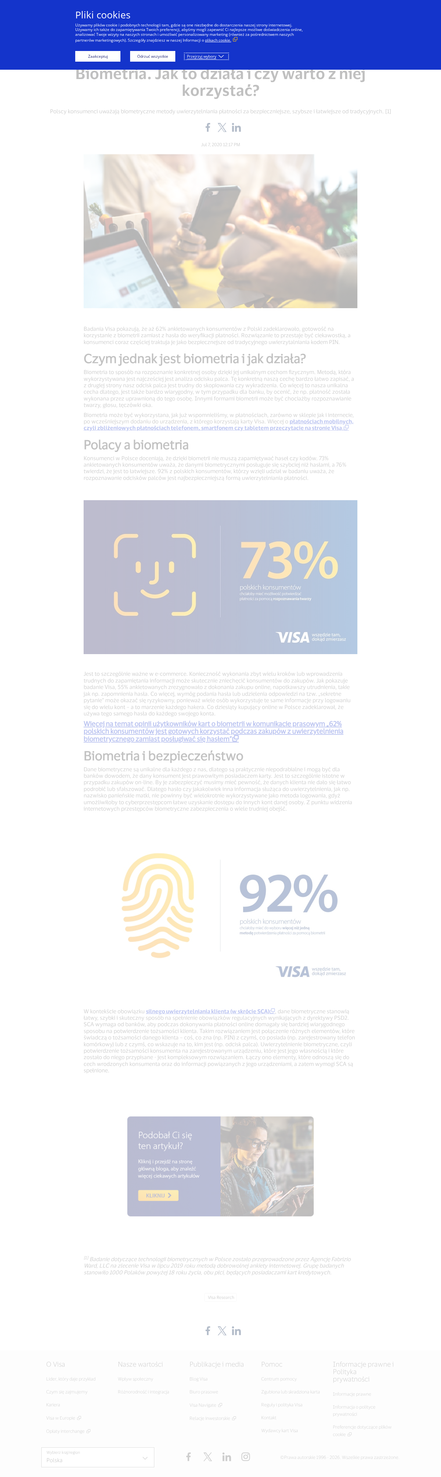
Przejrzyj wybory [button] (201, 56)
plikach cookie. (218, 40)
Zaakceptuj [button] (98, 56)
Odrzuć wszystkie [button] (152, 56)
